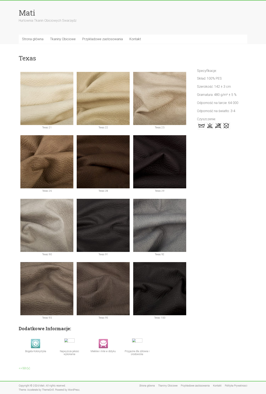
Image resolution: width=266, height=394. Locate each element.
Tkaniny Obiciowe (63, 39)
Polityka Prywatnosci (236, 385)
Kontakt (135, 39)
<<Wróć (24, 368)
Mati (27, 13)
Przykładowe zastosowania (102, 39)
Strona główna (32, 39)
